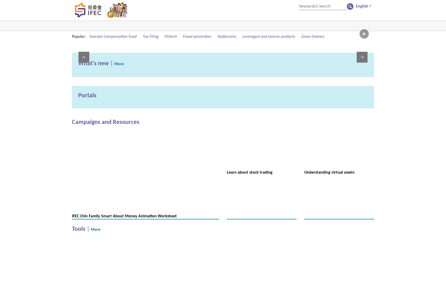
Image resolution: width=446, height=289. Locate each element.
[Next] (362, 63)
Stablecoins (263, 36)
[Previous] (83, 63)
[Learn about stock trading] (262, 154)
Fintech (194, 36)
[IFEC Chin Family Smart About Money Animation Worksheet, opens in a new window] (145, 138)
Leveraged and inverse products (316, 36)
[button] (363, 6)
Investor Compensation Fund (123, 36)
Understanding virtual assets (334, 178)
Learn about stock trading (254, 178)
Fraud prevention (227, 36)
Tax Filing (170, 36)
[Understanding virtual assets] (339, 154)
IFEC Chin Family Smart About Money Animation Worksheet (135, 222)
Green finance (89, 42)
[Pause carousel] (364, 40)
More (126, 70)
